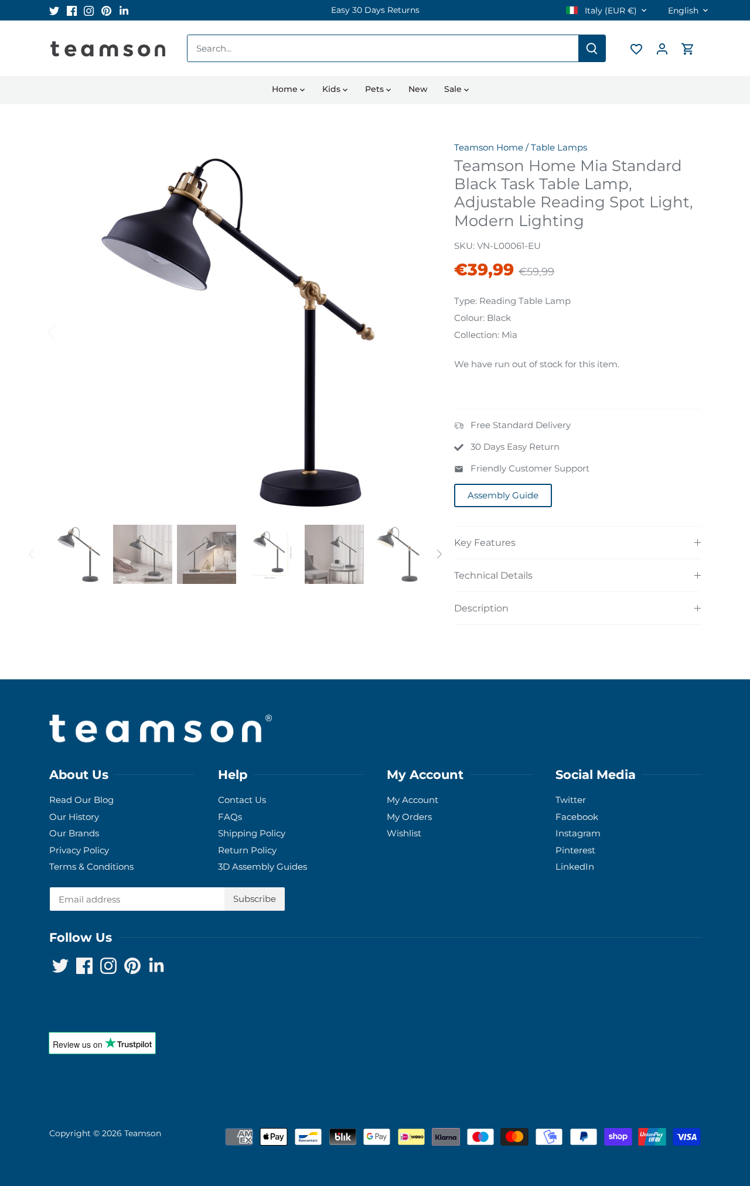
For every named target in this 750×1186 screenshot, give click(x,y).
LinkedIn (574, 866)
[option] (375, 10)
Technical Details (493, 575)
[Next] (408, 331)
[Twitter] (54, 10)
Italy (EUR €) (609, 11)
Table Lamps (559, 147)
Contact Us (242, 799)
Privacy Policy (79, 850)
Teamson (142, 1133)
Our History (74, 816)
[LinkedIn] (124, 10)
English (683, 11)
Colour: (469, 317)
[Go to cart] (688, 48)
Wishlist (404, 833)
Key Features (485, 542)
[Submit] (591, 48)
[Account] (662, 48)
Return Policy (247, 850)
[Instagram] (89, 10)
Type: (465, 300)
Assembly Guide (503, 495)
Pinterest (575, 850)
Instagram (578, 833)
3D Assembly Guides (262, 866)
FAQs (230, 816)
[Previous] (67, 331)
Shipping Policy (251, 833)
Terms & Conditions (91, 866)
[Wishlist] (636, 48)
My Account (412, 799)
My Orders (409, 816)
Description (481, 608)
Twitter (570, 799)
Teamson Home (488, 147)
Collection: (476, 334)
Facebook (576, 816)
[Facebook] (72, 10)
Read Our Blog (81, 799)
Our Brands (74, 833)
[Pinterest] (106, 10)
